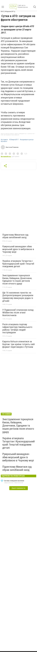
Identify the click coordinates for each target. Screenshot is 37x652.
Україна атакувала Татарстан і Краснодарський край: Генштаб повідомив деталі (18, 264)
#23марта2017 (14, 140)
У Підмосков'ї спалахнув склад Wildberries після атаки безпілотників (17, 313)
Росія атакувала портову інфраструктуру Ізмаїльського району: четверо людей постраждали (17, 328)
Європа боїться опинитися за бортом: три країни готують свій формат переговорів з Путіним (18, 344)
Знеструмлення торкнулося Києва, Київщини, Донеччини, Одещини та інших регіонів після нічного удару (17, 279)
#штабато (4, 141)
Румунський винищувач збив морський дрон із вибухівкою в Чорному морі (18, 249)
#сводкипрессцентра (26, 140)
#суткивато (4, 140)
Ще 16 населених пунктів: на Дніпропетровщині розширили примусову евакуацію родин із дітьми (17, 296)
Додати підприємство (18, 488)
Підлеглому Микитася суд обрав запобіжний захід (15, 236)
